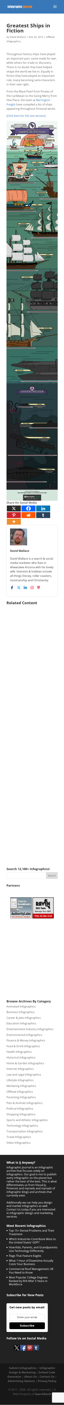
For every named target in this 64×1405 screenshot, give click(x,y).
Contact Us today (17, 1209)
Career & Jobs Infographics (23, 1018)
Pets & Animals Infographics (24, 1103)
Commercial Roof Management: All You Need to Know (31, 1270)
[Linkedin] (43, 508)
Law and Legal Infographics (23, 1074)
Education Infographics (21, 1023)
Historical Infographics (20, 1057)
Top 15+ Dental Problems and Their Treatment (31, 1232)
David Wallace (18, 37)
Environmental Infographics (24, 1035)
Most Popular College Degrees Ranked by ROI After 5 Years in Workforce (28, 1281)
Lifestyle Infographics (20, 1080)
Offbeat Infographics (19, 1092)
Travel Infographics (18, 1137)
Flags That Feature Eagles (25, 1256)
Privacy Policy (47, 1381)
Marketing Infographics (21, 1086)
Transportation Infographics (24, 1131)
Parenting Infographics (21, 1097)
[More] (14, 522)
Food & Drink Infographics (23, 1046)
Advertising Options (21, 1381)
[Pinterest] (14, 515)
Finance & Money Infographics (25, 1040)
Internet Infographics (20, 1069)
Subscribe (27, 1325)
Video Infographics (18, 1143)
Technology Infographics (22, 1125)
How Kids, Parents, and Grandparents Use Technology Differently (33, 1249)
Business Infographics (20, 1012)
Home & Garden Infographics (25, 1063)
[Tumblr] (43, 515)
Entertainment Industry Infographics (29, 1029)
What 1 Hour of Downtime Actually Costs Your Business (31, 1262)
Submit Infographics (23, 1368)
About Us (30, 1376)
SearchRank (43, 1394)
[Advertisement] (32, 731)
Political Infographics (19, 1108)
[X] (14, 508)
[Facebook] (28, 508)
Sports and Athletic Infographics (27, 1120)
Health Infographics (19, 1052)
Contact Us (47, 1376)
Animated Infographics (21, 1006)
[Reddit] (28, 515)
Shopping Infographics (20, 1114)
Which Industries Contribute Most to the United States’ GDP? (32, 1240)
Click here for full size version (26, 116)
